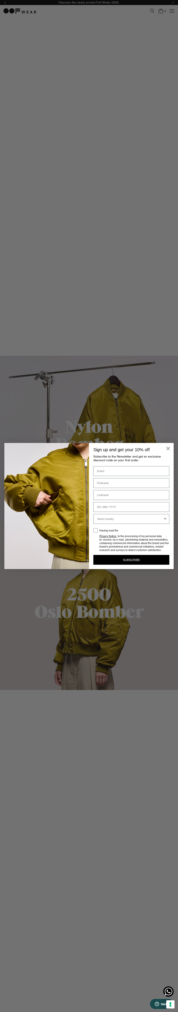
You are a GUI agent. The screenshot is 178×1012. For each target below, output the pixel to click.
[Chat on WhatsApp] (168, 991)
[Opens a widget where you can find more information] (162, 1004)
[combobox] (130, 519)
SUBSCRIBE (131, 560)
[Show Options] (165, 519)
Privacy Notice (107, 536)
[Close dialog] (168, 448)
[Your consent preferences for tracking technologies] (170, 1004)
